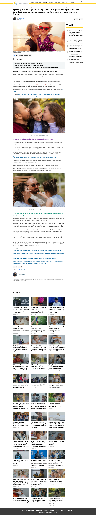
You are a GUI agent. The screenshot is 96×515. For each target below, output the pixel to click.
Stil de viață (57, 2)
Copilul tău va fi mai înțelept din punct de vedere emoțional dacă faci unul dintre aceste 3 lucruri (35, 258)
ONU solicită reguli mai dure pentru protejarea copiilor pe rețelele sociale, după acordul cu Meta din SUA (56, 348)
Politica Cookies (39, 510)
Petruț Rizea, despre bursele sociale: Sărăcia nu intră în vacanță (20, 462)
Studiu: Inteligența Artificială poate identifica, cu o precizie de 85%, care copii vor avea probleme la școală (20, 348)
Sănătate (51, 2)
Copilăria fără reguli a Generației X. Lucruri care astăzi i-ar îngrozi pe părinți (20, 423)
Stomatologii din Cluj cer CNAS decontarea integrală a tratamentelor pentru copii (21, 500)
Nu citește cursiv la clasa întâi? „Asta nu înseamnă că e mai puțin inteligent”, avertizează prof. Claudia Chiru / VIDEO (38, 444)
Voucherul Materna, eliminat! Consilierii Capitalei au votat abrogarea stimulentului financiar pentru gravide (21, 329)
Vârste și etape (65, 2)
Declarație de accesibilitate (66, 510)
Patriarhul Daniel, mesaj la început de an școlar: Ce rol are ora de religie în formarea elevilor (20, 386)
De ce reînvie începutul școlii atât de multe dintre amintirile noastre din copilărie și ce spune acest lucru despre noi (20, 405)
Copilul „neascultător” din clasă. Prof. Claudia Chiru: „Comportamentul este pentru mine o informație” (55, 386)
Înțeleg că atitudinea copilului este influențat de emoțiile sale (28, 63)
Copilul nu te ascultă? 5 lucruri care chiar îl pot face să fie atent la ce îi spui (56, 404)
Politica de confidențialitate (28, 510)
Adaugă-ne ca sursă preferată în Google (23, 55)
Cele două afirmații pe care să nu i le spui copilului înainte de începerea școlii (38, 366)
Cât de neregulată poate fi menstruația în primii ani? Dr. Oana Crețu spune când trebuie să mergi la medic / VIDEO (38, 405)
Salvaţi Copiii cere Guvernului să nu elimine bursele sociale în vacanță (55, 481)
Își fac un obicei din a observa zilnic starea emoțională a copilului (29, 65)
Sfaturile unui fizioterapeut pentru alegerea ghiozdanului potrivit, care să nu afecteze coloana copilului (38, 310)
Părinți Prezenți (34, 2)
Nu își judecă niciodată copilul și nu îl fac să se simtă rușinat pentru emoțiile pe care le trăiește (36, 67)
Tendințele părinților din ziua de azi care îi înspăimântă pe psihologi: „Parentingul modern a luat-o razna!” (37, 250)
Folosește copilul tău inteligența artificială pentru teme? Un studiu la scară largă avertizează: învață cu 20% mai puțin (20, 367)
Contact (57, 510)
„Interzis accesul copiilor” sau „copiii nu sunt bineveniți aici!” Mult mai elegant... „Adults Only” (21, 310)
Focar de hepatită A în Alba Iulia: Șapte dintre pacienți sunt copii (56, 443)
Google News (23, 269)
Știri (40, 2)
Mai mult (72, 2)
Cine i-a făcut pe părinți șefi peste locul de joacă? (38, 384)
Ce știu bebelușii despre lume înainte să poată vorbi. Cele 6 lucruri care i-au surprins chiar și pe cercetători (39, 348)
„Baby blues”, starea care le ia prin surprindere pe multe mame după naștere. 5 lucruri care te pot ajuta (56, 367)
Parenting (45, 2)
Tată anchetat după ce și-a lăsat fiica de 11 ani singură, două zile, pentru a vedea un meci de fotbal (38, 424)
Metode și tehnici (25, 7)
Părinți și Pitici (15, 7)
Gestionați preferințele (49, 510)
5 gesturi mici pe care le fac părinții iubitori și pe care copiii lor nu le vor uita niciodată (55, 501)
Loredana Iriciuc (21, 18)
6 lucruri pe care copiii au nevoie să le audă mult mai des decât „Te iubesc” (38, 500)
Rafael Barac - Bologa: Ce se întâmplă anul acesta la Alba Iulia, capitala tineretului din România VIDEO (56, 310)
